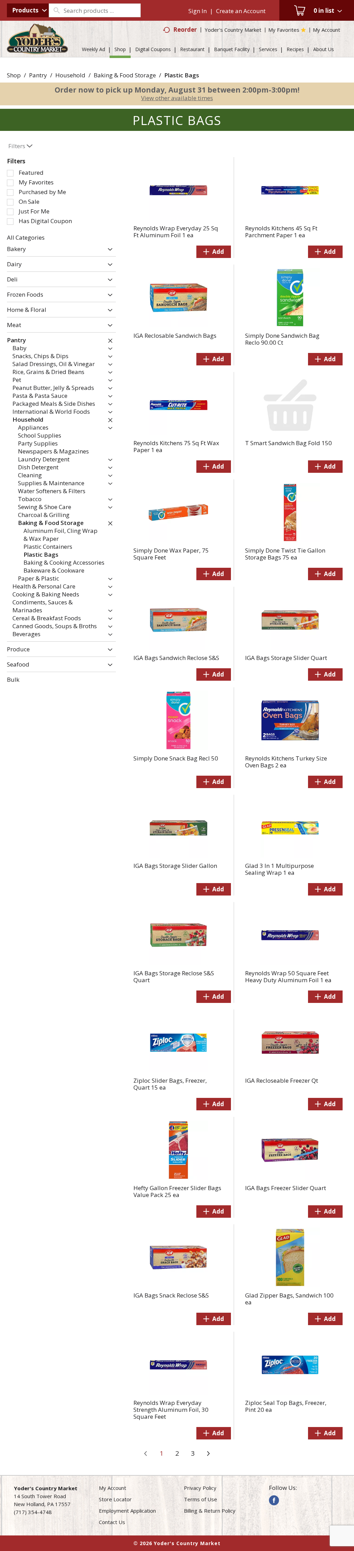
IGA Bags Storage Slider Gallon (175, 866)
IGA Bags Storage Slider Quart (286, 658)
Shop (14, 75)
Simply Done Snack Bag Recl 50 (175, 758)
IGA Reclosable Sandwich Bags (174, 335)
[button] (108, 249)
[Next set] (208, 1453)
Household (70, 75)
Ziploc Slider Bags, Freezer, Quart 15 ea (170, 1083)
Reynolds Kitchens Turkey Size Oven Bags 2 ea (286, 761)
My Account (112, 1487)
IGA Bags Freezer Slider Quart (285, 1188)
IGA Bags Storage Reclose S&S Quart (173, 976)
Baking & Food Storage (125, 75)
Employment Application (127, 1510)
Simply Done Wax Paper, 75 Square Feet (171, 553)
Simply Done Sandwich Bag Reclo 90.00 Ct (282, 339)
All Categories (26, 237)
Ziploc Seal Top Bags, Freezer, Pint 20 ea (285, 1406)
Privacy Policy (200, 1487)
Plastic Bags (181, 75)
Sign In (197, 11)
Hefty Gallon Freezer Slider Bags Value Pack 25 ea (177, 1191)
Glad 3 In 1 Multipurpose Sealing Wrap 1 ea (279, 869)
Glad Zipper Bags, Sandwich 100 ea (289, 1298)
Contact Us (112, 1522)
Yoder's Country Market (233, 29)
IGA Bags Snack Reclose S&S (171, 1295)
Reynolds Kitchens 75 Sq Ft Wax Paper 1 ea (176, 446)
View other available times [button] (177, 98)
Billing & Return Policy (209, 1510)
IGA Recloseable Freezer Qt (281, 1080)
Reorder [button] (185, 29)
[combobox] (28, 10)
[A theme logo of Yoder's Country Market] (37, 51)
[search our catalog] (56, 10)
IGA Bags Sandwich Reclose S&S (176, 658)
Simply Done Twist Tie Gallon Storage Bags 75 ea (285, 553)
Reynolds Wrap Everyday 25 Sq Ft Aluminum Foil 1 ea (175, 231)
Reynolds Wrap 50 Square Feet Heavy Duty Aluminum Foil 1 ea (288, 976)
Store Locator (115, 1499)
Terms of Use (200, 1499)
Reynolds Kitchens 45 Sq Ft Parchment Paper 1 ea (281, 231)
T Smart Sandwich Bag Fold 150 (288, 443)
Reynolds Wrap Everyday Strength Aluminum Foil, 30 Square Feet (170, 1409)
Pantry (38, 75)
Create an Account (241, 11)
